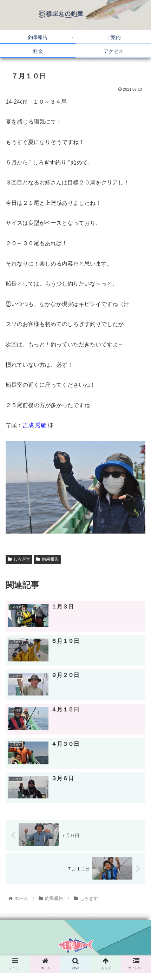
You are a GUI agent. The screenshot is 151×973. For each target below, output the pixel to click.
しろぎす (21, 559)
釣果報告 (50, 559)
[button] (136, 723)
